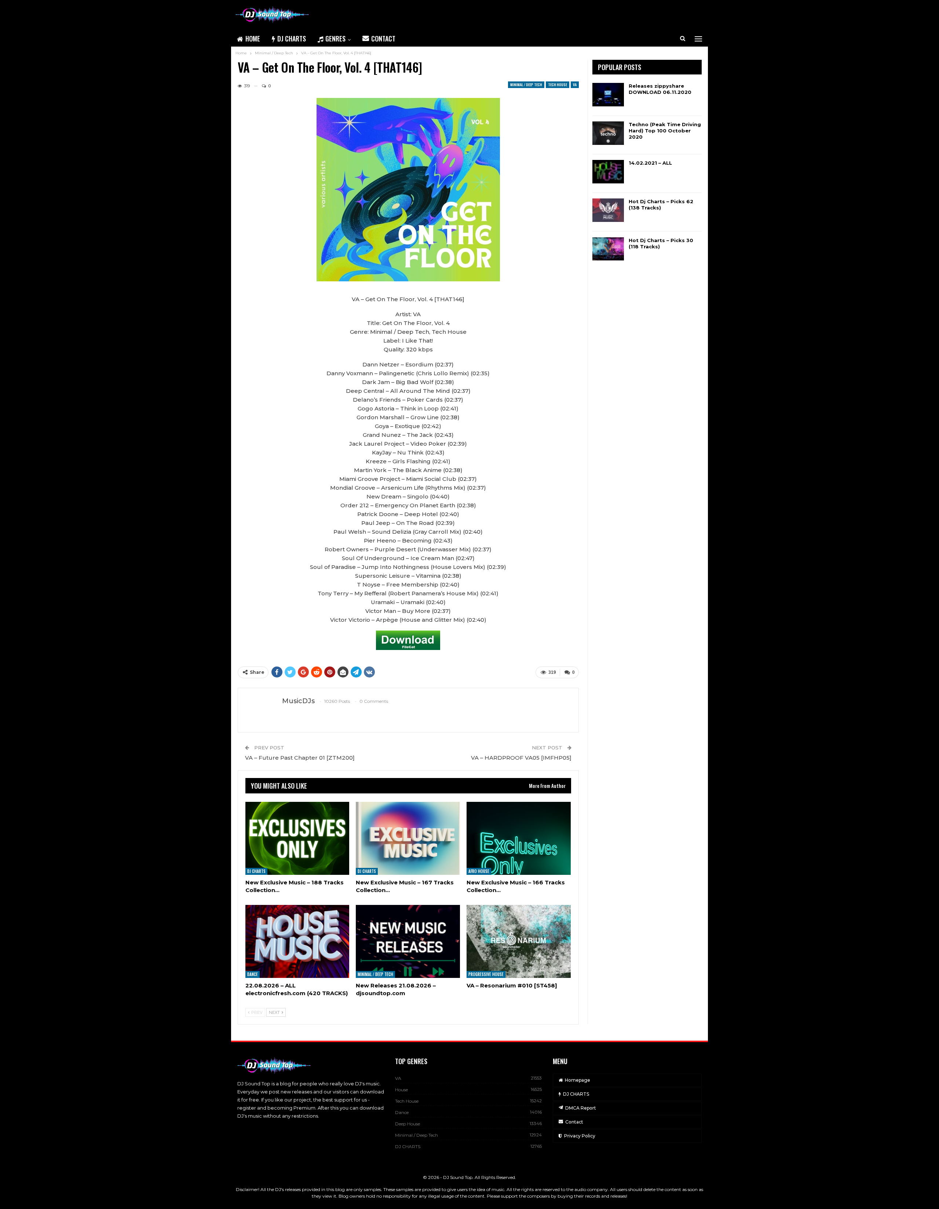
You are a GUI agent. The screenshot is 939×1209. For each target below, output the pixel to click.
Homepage (577, 1080)
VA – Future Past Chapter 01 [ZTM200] (300, 757)
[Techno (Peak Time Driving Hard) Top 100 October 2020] (608, 133)
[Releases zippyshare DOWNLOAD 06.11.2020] (608, 94)
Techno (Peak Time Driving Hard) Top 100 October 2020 (665, 130)
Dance (252, 974)
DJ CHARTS (291, 38)
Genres (335, 38)
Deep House (407, 1123)
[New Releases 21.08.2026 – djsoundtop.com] (408, 941)
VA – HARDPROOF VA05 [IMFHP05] (521, 757)
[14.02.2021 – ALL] (608, 171)
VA (575, 84)
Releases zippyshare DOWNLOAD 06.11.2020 (660, 89)
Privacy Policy (579, 1136)
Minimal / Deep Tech (526, 84)
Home (252, 38)
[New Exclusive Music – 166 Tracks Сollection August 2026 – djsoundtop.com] (519, 838)
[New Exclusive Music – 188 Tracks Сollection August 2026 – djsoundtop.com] (297, 838)
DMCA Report (580, 1108)
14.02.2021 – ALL (650, 163)
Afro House (478, 871)
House (401, 1089)
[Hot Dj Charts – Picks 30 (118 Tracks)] (608, 249)
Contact (383, 38)
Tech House (557, 84)
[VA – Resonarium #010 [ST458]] (519, 941)
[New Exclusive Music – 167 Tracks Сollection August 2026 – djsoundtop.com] (408, 838)
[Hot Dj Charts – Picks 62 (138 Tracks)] (608, 210)
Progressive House (486, 974)
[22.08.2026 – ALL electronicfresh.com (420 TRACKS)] (297, 941)
